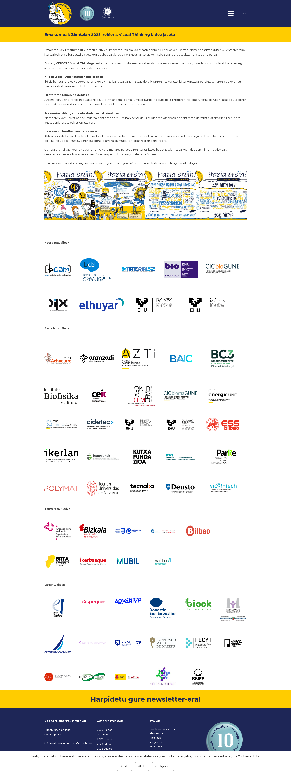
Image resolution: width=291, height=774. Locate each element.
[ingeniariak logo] (104, 457)
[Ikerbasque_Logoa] (92, 561)
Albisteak (155, 737)
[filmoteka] (233, 643)
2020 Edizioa (104, 729)
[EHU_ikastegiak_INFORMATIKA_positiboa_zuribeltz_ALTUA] (154, 305)
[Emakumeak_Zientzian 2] (120, 195)
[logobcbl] (96, 269)
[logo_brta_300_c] (57, 561)
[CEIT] (104, 396)
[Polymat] (61, 488)
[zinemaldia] (198, 677)
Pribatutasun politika (57, 729)
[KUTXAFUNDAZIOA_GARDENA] (141, 456)
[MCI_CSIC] (128, 677)
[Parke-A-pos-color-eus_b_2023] (223, 456)
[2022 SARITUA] (107, 13)
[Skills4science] (163, 677)
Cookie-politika (53, 734)
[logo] (61, 396)
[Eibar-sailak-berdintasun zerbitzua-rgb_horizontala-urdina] (128, 643)
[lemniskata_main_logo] (92, 677)
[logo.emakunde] (233, 610)
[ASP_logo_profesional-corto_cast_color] (92, 602)
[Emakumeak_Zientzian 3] (171, 195)
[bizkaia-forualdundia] (92, 531)
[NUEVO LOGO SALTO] (163, 561)
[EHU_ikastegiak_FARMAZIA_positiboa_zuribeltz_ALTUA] (139, 424)
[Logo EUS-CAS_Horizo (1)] (181, 456)
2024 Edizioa (104, 748)
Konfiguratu (163, 766)
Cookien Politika (249, 756)
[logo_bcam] (57, 270)
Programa (156, 742)
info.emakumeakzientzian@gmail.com (68, 743)
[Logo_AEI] (57, 608)
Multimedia (156, 746)
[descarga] (223, 270)
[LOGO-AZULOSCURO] (128, 601)
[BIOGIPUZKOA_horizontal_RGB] (181, 269)
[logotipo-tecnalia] (141, 488)
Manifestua (156, 733)
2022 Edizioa (104, 739)
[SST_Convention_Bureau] (163, 608)
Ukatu (142, 766)
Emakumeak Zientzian (163, 729)
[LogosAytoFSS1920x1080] (163, 531)
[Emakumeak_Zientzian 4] (221, 195)
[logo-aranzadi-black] (96, 358)
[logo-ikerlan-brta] (61, 456)
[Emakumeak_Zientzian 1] (69, 195)
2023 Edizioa (104, 744)
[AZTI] (139, 359)
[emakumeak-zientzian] (59, 14)
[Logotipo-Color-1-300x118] (128, 561)
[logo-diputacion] (57, 531)
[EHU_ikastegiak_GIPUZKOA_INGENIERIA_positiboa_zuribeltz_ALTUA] (181, 424)
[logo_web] (223, 424)
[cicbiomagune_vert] (181, 396)
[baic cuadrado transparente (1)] (181, 359)
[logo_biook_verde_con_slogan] (198, 604)
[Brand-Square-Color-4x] (223, 358)
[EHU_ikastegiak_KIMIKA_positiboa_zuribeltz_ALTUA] (207, 304)
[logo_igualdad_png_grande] (92, 643)
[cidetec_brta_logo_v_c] (100, 424)
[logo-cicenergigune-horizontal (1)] (223, 396)
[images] (57, 677)
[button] (230, 13)
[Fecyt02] (198, 643)
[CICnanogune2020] (61, 424)
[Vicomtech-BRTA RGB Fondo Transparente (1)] (223, 488)
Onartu (124, 766)
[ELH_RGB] (101, 304)
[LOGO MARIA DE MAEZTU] (163, 643)
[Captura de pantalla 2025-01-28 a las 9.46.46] (198, 531)
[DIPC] (57, 304)
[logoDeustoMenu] (181, 488)
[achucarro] (57, 358)
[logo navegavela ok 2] (57, 643)
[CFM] (141, 396)
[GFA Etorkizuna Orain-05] (128, 531)
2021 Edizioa (104, 734)
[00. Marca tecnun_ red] (104, 488)
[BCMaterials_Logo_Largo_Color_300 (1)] (139, 269)
